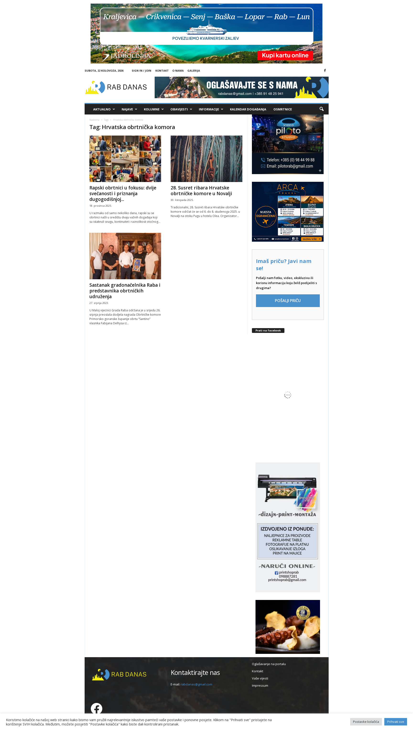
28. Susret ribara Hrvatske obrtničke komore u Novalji (201, 191)
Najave (127, 109)
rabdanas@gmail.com (196, 684)
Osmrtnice (282, 109)
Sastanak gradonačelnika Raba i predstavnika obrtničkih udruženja (124, 291)
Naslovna (94, 119)
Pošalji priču (288, 300)
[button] (321, 109)
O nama (178, 70)
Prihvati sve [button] (395, 721)
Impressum (260, 685)
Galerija (193, 70)
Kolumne (151, 109)
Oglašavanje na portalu (269, 664)
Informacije (209, 109)
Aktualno (102, 109)
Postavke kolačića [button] (366, 721)
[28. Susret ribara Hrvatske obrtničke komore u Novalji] (206, 159)
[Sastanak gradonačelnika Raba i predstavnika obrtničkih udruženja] (125, 256)
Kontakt (162, 70)
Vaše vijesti (260, 678)
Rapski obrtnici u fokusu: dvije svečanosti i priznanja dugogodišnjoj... (122, 193)
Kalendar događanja (248, 109)
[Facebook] (325, 70)
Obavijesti (179, 109)
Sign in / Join (141, 70)
